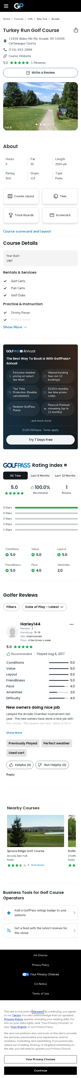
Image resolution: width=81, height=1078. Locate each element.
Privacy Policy (40, 965)
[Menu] (6, 6)
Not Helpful (55, 765)
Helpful (23, 765)
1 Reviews (38, 63)
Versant (37, 1011)
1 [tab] (36, 124)
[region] (40, 1039)
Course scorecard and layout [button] (27, 231)
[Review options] (71, 624)
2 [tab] (40, 124)
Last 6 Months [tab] (40, 476)
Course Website (20, 56)
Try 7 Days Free (40, 439)
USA (30, 19)
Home (6, 19)
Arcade (56, 19)
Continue (40, 1070)
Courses (18, 19)
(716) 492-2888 (20, 50)
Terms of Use (40, 993)
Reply (10, 774)
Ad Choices (40, 955)
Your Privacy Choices (44, 974)
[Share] (76, 30)
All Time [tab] (15, 476)
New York (42, 19)
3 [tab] (44, 124)
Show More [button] (12, 327)
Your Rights (18, 1027)
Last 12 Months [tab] (65, 476)
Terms (16, 1015)
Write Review (37, 865)
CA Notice (40, 984)
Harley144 (30, 624)
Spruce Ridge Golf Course (25, 851)
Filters (11, 607)
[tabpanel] (40, 106)
